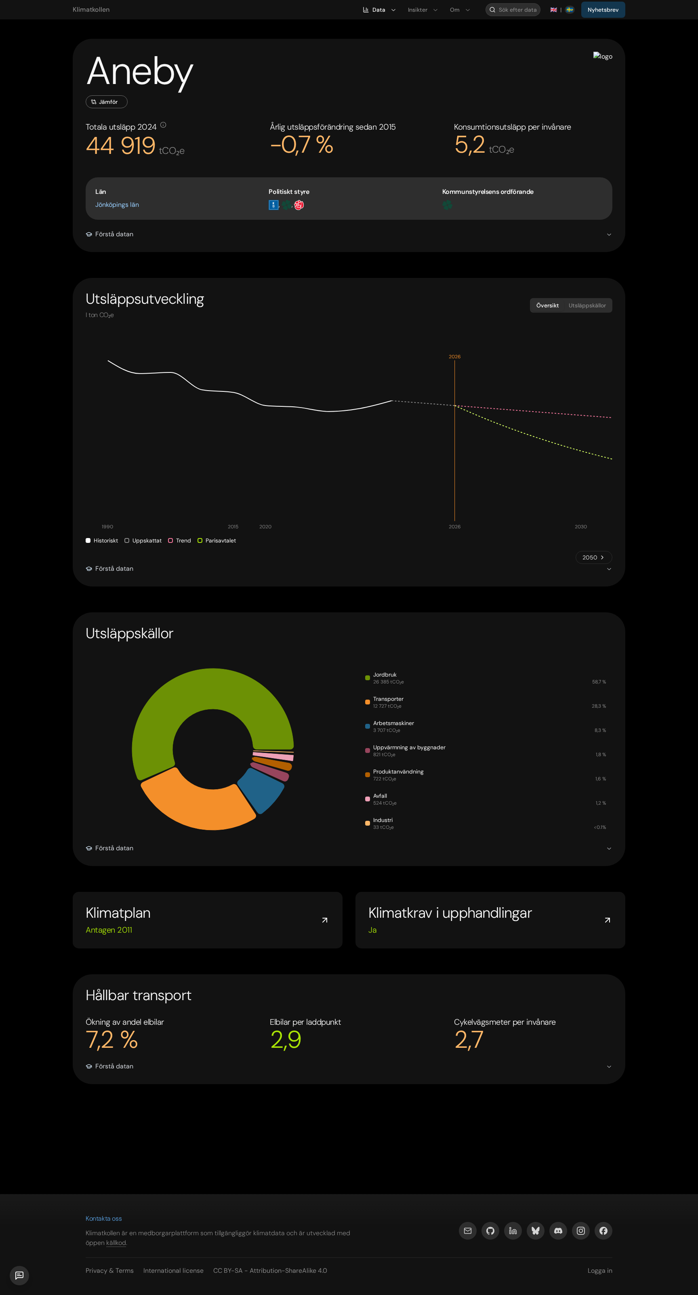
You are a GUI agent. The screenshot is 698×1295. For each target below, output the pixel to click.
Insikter (417, 9)
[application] (349, 442)
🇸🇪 (569, 9)
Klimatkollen (91, 9)
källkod (116, 1242)
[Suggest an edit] (19, 1275)
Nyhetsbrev (603, 9)
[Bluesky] (536, 1231)
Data (378, 9)
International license (173, 1270)
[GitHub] (490, 1231)
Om (455, 9)
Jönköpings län (117, 204)
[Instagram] (581, 1231)
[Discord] (558, 1231)
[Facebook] (603, 1231)
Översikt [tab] (547, 305)
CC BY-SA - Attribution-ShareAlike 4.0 (270, 1270)
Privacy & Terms (110, 1270)
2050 (589, 557)
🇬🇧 (553, 9)
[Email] (468, 1231)
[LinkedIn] (513, 1231)
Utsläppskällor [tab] (587, 305)
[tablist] (571, 305)
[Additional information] (163, 125)
